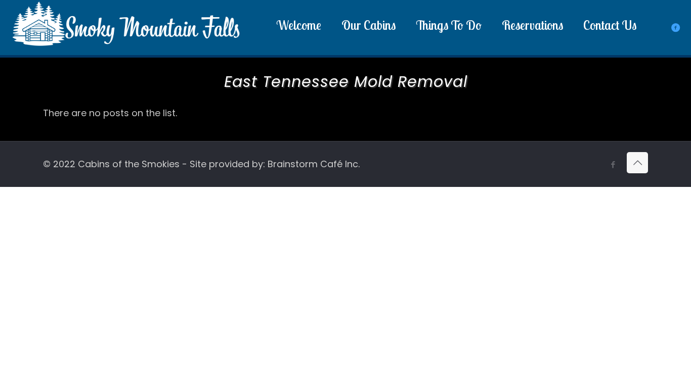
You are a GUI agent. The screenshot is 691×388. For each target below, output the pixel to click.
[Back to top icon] (637, 162)
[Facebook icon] (613, 164)
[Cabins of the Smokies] (126, 47)
